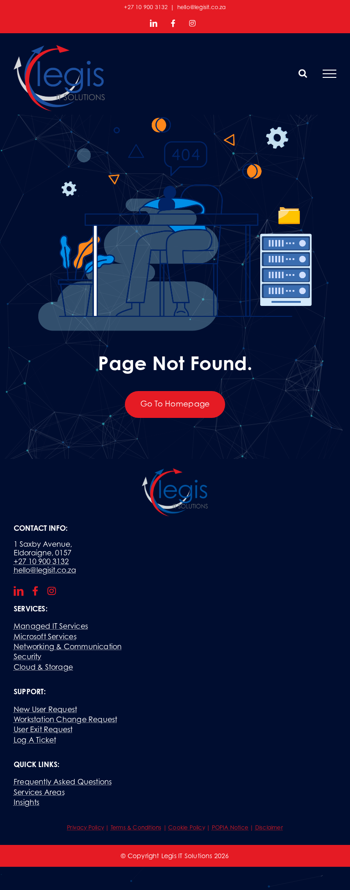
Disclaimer (269, 827)
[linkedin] (18, 591)
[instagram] (51, 591)
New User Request (45, 709)
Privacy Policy (85, 827)
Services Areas (39, 792)
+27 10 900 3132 (41, 561)
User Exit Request (43, 729)
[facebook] (35, 591)
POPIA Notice (230, 827)
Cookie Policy (186, 827)
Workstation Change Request (65, 719)
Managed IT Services (51, 626)
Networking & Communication (68, 646)
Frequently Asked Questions (63, 781)
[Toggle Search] (303, 73)
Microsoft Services (45, 636)
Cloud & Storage (43, 666)
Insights (27, 802)
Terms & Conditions (136, 827)
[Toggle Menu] (329, 74)
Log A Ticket (35, 739)
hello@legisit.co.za (201, 7)
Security (28, 656)
